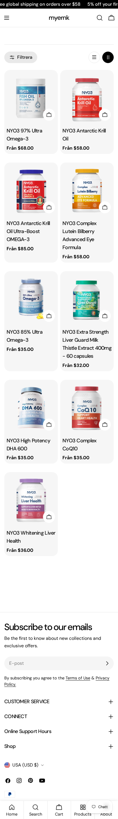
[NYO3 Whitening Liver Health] (31, 499)
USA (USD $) (25, 765)
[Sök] (99, 18)
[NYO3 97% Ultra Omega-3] (31, 97)
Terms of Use (78, 678)
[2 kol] (108, 57)
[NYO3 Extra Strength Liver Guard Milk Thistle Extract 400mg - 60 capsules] (87, 298)
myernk (59, 17)
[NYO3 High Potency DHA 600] (31, 406)
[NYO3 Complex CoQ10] (87, 406)
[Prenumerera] (107, 663)
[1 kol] (94, 57)
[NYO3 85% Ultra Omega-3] (31, 298)
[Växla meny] (6, 18)
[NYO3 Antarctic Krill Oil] (87, 97)
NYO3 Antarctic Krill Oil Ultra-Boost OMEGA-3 (28, 231)
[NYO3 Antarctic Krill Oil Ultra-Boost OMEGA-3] (31, 189)
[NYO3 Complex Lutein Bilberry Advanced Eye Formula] (87, 189)
